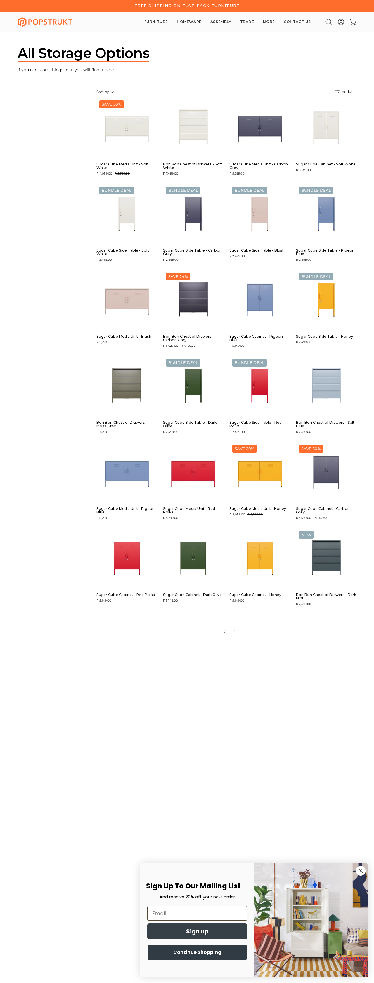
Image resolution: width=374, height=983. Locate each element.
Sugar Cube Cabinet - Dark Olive (192, 595)
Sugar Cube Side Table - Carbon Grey (192, 252)
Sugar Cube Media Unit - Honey (257, 508)
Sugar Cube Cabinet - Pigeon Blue (256, 338)
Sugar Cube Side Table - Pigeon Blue (325, 252)
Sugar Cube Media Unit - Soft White (122, 166)
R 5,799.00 (237, 173)
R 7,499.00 (170, 173)
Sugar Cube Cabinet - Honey (255, 595)
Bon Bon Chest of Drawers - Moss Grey (121, 424)
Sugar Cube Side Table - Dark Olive (190, 424)
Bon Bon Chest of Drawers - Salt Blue (325, 424)
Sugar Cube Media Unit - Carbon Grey (258, 166)
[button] (329, 22)
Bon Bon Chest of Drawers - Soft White (192, 166)
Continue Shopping (197, 952)
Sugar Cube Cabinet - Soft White (326, 164)
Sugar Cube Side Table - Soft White (122, 252)
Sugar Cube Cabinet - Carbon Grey (323, 510)
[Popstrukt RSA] (45, 22)
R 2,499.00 (104, 259)
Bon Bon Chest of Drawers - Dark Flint (326, 596)
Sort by (102, 92)
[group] (187, 6)
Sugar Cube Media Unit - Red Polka (189, 510)
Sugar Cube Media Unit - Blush (123, 336)
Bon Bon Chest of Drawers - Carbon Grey (188, 338)
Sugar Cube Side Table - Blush (257, 250)
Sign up (197, 931)
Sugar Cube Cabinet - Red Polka (125, 595)
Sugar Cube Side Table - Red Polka (255, 424)
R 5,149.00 (303, 170)
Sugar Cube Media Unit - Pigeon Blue (125, 510)
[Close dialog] (361, 871)
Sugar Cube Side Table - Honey (324, 336)
